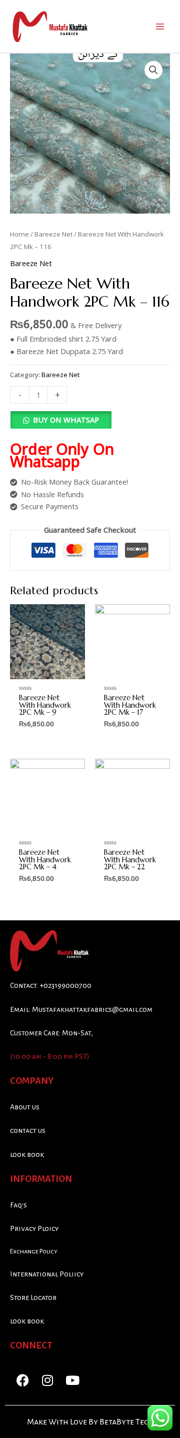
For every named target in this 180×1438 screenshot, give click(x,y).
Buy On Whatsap (66, 420)
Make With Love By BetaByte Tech (90, 1421)
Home (19, 234)
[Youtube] (72, 1379)
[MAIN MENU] (160, 26)
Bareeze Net (53, 234)
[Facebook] (22, 1379)
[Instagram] (47, 1379)
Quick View (48, 670)
